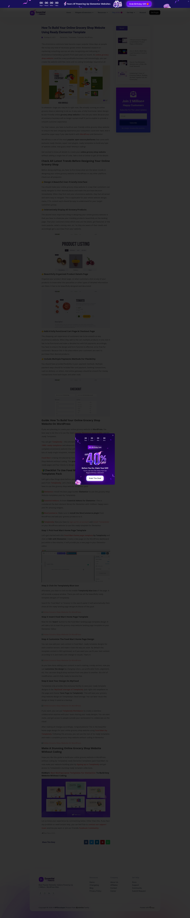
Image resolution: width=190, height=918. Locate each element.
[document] (95, 459)
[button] (113, 435)
